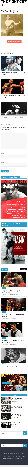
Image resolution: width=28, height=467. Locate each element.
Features (11, 453)
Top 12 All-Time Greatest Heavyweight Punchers (17, 406)
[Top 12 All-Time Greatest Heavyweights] (6, 397)
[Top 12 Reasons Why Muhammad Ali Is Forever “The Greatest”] (6, 413)
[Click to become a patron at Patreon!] (14, 40)
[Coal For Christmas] (13, 348)
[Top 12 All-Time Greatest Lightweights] (6, 421)
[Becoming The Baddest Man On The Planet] (12, 79)
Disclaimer (17, 454)
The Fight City (6, 453)
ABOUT (22, 454)
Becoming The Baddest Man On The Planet (13, 96)
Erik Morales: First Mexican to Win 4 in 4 (13, 341)
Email (2, 162)
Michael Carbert (15, 368)
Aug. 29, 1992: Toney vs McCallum (11, 291)
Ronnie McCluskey (14, 294)
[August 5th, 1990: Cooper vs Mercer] (13, 298)
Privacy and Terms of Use (9, 454)
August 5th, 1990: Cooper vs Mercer (13, 315)
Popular (15, 395)
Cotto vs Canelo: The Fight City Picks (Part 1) (13, 73)
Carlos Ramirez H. (14, 318)
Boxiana (4, 288)
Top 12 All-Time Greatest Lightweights (17, 423)
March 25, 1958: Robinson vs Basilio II (13, 117)
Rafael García (13, 344)
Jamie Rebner (19, 388)
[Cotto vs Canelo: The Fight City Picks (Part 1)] (12, 56)
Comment (3, 132)
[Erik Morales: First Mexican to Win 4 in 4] (11, 322)
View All (23, 269)
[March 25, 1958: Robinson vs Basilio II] (14, 102)
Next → (24, 48)
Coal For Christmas (9, 366)
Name (3, 153)
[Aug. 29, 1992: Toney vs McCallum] (13, 272)
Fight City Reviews (21, 453)
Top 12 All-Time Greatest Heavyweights (17, 398)
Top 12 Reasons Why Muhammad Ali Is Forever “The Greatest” (17, 415)
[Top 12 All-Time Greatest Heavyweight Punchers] (6, 405)
